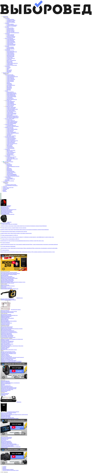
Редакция (4, 467)
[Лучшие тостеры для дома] (0, 197)
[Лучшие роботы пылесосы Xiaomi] (0, 193)
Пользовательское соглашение (8, 469)
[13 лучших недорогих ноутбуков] (0, 196)
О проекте (4, 466)
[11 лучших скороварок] (0, 194)
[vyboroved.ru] (46, 14)
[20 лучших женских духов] (0, 195)
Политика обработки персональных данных (11, 470)
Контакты (4, 468)
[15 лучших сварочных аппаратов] (0, 198)
